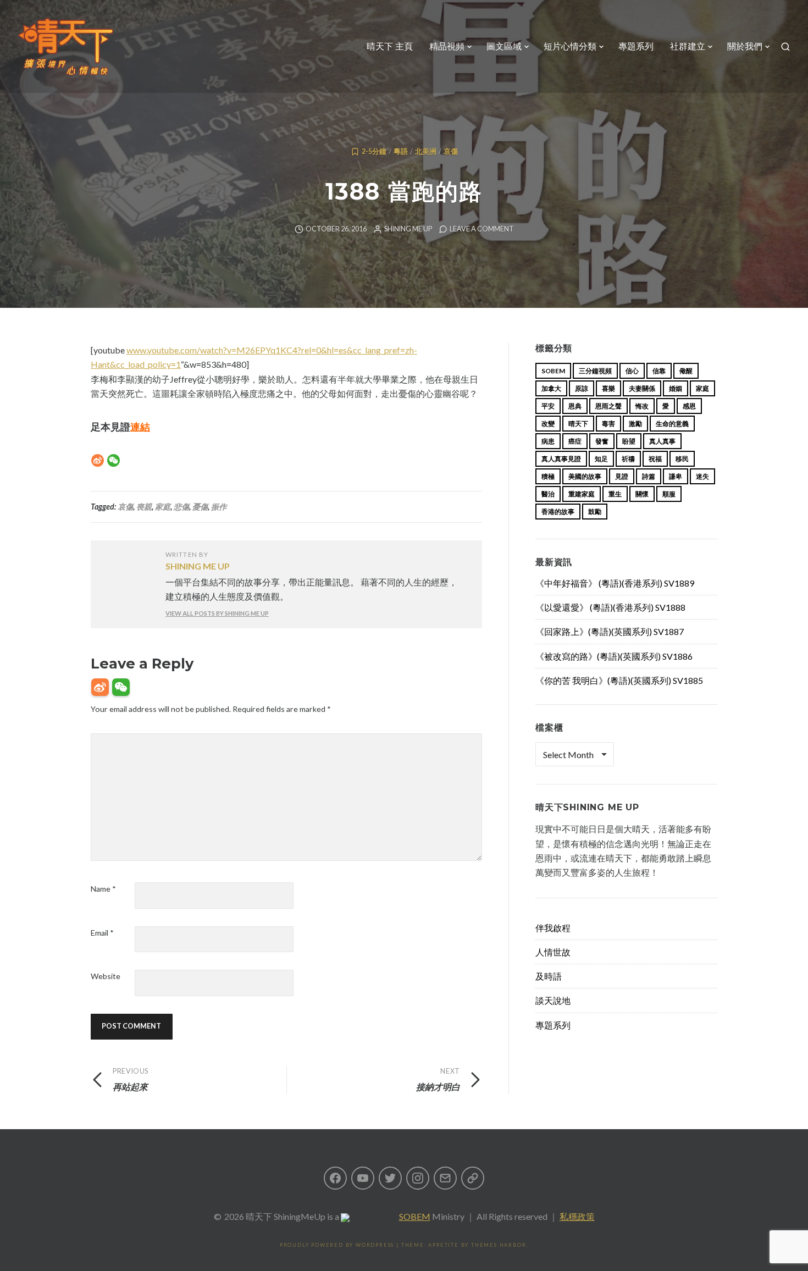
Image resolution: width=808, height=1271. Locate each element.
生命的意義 (672, 423)
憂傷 (200, 506)
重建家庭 (581, 494)
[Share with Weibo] (97, 460)
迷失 (702, 476)
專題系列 (636, 46)
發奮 (601, 441)
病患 (548, 441)
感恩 (689, 406)
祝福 (655, 459)
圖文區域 (504, 46)
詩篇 (648, 476)
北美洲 (425, 151)
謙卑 (675, 476)
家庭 (162, 506)
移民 (682, 459)
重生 (615, 494)
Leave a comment (482, 229)
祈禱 (628, 459)
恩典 (575, 406)
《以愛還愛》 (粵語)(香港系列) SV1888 (610, 607)
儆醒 (686, 371)
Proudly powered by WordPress (337, 1245)
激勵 (635, 423)
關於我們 (744, 46)
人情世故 (553, 952)
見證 (621, 476)
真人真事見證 (561, 459)
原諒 (581, 388)
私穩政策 (577, 1216)
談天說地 (553, 1000)
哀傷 (451, 151)
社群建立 (687, 46)
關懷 (642, 494)
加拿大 (551, 388)
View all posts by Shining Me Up (217, 613)
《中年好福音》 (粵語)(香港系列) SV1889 (614, 583)
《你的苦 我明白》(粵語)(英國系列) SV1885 (619, 680)
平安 (548, 406)
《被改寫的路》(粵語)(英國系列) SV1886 (614, 656)
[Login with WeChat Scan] (121, 687)
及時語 (548, 976)
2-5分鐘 (374, 151)
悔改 (642, 406)
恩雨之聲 (608, 406)
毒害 (608, 423)
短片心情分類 (570, 46)
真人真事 (662, 441)
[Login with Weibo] (100, 687)
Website (105, 976)
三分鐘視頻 (595, 371)
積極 (548, 476)
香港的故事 (557, 511)
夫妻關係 (642, 388)
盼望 (628, 441)
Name (103, 888)
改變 (548, 423)
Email (102, 932)
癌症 (575, 441)
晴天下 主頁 (390, 46)
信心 (632, 371)
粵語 (401, 151)
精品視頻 (446, 46)
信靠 (659, 371)
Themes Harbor (498, 1245)
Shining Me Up (408, 229)
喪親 (144, 506)
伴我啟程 (553, 927)
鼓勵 (594, 511)
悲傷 (181, 506)
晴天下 (578, 423)
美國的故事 (584, 476)
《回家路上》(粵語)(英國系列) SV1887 (609, 631)
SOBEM (414, 1216)
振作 (218, 506)
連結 (140, 427)
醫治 (548, 494)
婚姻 (675, 388)
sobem (553, 371)
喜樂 (608, 388)
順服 (669, 494)
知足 (601, 459)
